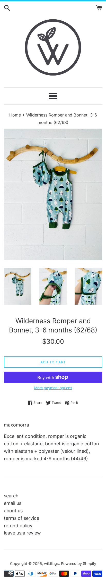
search (11, 495)
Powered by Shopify (78, 563)
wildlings (51, 563)
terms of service (21, 518)
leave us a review (22, 533)
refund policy (18, 525)
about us (13, 510)
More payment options (53, 388)
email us (12, 503)
